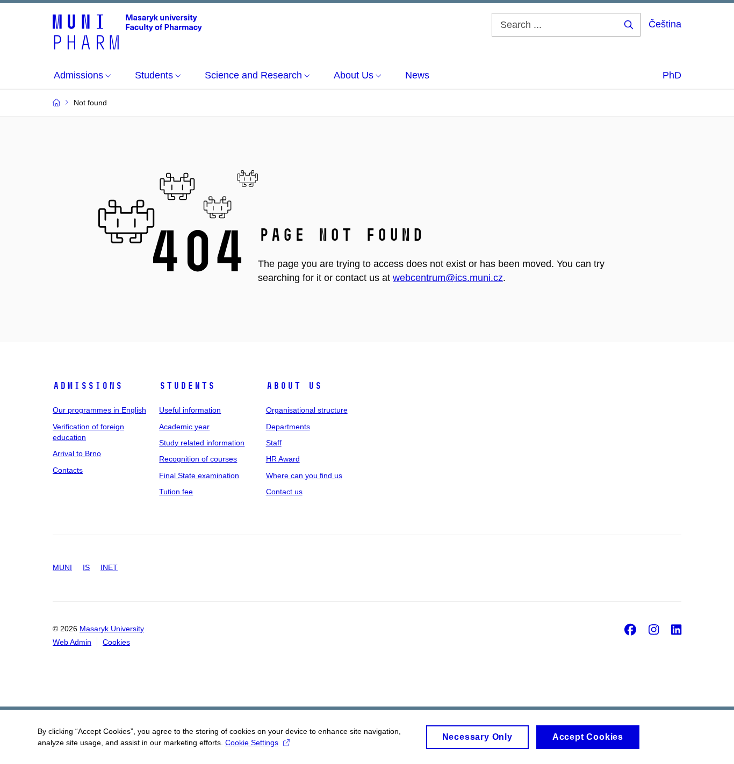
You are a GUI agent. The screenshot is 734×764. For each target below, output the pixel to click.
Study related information (201, 442)
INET (109, 567)
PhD (672, 75)
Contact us (284, 491)
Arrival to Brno (77, 453)
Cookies (116, 642)
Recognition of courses (198, 459)
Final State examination (199, 475)
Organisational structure (307, 410)
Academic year (184, 426)
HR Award (283, 459)
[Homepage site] (127, 31)
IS (86, 567)
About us (294, 386)
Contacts (68, 470)
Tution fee (176, 491)
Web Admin (72, 642)
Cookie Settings (251, 742)
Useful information (190, 410)
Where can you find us (304, 475)
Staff (274, 442)
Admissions (88, 386)
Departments (288, 426)
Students (187, 386)
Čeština (665, 24)
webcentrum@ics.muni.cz (448, 277)
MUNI (62, 567)
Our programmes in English (99, 410)
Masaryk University (112, 628)
